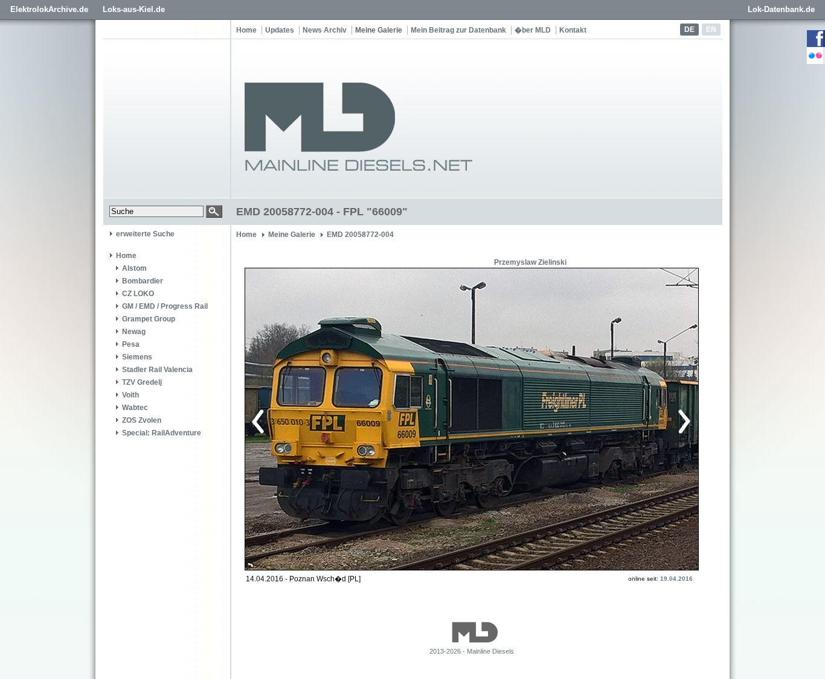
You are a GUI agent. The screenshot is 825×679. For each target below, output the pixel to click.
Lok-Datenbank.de (781, 9)
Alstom (134, 268)
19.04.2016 (676, 578)
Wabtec (135, 407)
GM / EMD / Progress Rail (165, 306)
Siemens (137, 357)
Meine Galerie (378, 30)
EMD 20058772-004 (360, 234)
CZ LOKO (138, 293)
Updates (279, 30)
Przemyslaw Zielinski (530, 262)
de (689, 29)
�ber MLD (533, 30)
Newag (134, 331)
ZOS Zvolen (141, 420)
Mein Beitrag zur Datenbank (458, 30)
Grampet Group (148, 319)
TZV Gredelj (142, 382)
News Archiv (325, 30)
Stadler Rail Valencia (157, 369)
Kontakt (572, 30)
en (711, 29)
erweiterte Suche (145, 234)
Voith (130, 395)
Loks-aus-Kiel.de (134, 9)
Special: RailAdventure (161, 433)
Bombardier (142, 281)
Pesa (131, 344)
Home (246, 30)
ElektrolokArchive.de (49, 9)
